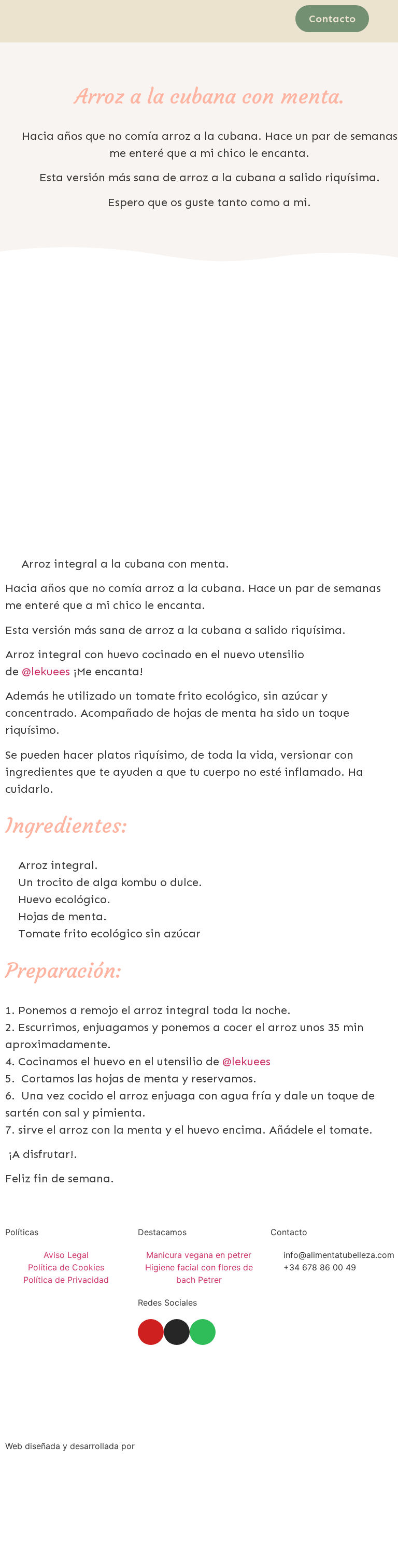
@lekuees (46, 671)
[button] (183, 16)
